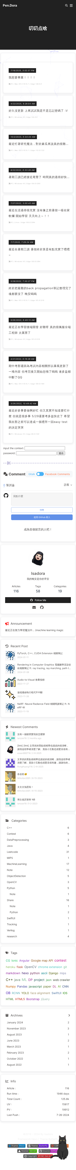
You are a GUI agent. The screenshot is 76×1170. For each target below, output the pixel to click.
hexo (25, 973)
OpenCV (30, 967)
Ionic (14, 960)
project (39, 980)
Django (53, 973)
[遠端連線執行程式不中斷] (10, 694)
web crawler (61, 980)
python (35, 973)
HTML (10, 999)
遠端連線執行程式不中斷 (30, 692)
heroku (10, 967)
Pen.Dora (10, 5)
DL (54, 986)
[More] (69, 1016)
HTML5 (20, 999)
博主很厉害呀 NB (26, 799)
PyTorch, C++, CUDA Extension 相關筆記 (40, 653)
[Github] (42, 607)
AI (59, 986)
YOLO (25, 993)
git (65, 967)
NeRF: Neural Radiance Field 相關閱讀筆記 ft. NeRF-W (43, 705)
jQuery (45, 999)
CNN (65, 986)
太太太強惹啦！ (25, 787)
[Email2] (34, 607)
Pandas (22, 986)
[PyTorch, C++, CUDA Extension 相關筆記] (10, 655)
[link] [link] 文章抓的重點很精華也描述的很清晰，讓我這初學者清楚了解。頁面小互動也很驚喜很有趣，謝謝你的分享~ (43, 747)
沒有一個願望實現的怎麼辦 (31, 734)
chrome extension (50, 967)
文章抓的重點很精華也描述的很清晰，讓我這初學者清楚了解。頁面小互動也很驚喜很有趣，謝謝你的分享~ (43, 761)
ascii (44, 973)
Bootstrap (33, 999)
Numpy (11, 986)
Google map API (42, 960)
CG (8, 960)
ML (24, 979)
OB (8, 993)
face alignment (40, 993)
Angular (24, 960)
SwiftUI (56, 993)
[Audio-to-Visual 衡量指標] (10, 682)
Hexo (34, 1139)
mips (63, 973)
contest (60, 960)
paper (47, 986)
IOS (65, 993)
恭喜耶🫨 (22, 774)
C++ (9, 980)
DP (30, 980)
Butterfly (53, 1139)
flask (20, 967)
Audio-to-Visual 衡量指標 (31, 679)
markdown (13, 973)
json (48, 980)
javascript (35, 986)
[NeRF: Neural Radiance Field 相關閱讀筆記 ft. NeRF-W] (10, 708)
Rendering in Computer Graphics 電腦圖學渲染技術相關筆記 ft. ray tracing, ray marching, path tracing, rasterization (44, 666)
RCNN (16, 993)
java (17, 980)
